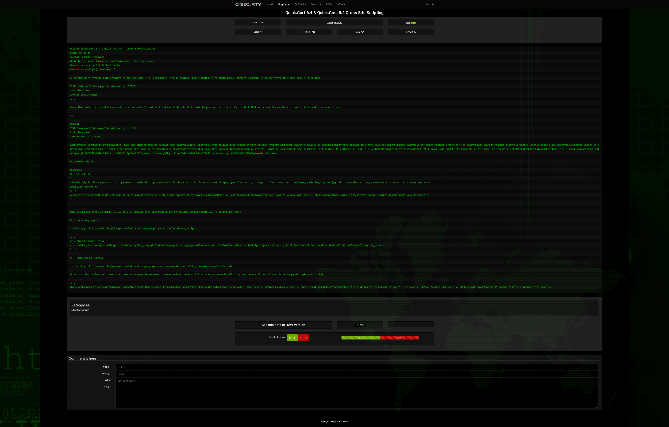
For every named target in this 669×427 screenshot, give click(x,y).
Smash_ (338, 22)
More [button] (341, 4)
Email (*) (106, 373)
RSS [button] (328, 4)
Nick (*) (106, 367)
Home (270, 4)
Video (107, 380)
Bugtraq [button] (282, 4)
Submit (430, 4)
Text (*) (106, 387)
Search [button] (315, 4)
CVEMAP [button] (299, 4)
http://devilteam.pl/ (80, 310)
